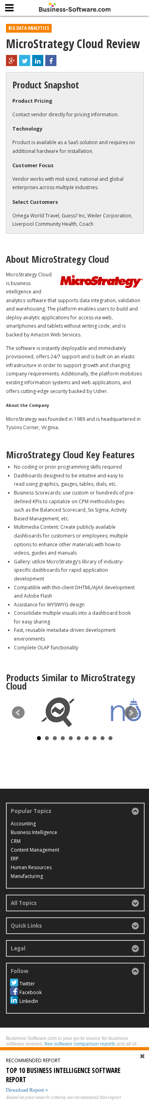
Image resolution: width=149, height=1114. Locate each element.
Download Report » (27, 1090)
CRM (16, 841)
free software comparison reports (80, 1044)
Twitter (27, 983)
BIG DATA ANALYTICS (28, 28)
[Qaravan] (57, 712)
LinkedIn (28, 1001)
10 (110, 738)
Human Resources (31, 867)
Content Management (35, 849)
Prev (18, 712)
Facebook (30, 992)
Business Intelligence (34, 832)
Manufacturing (27, 876)
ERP (15, 858)
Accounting (23, 823)
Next (130, 712)
